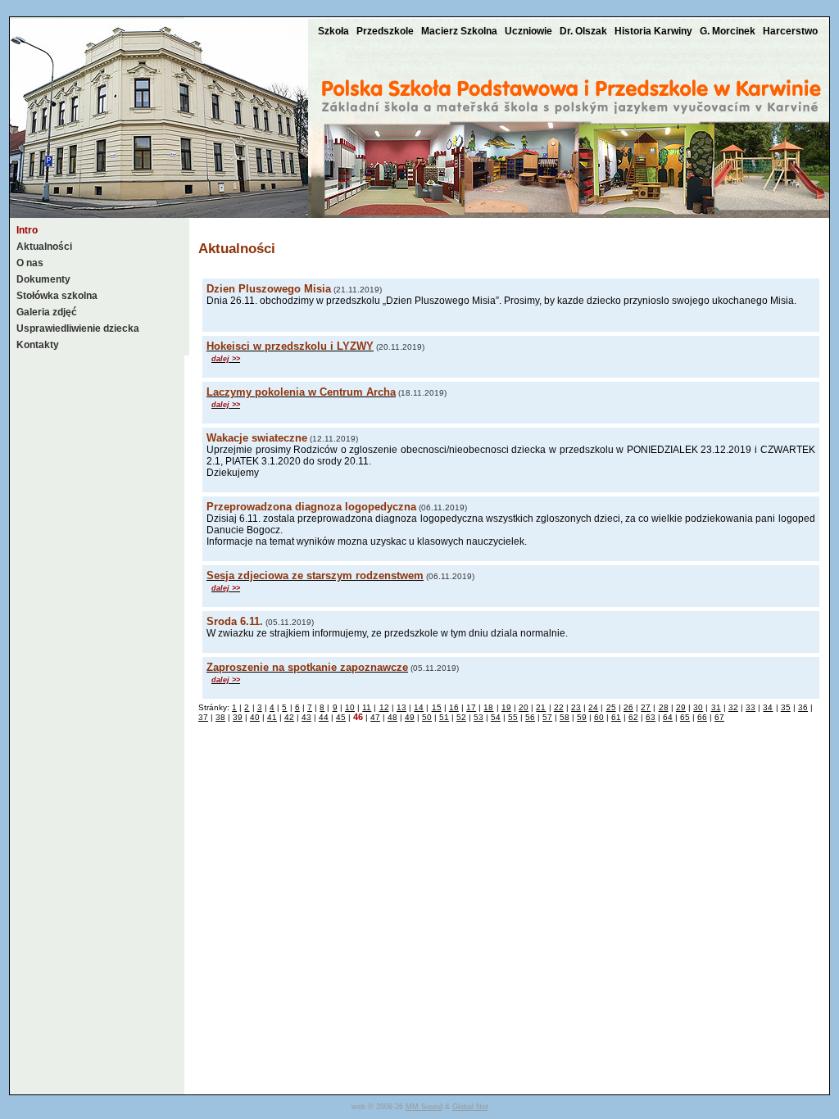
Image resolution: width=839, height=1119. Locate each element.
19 (506, 707)
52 (461, 717)
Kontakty (37, 345)
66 (702, 717)
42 (289, 717)
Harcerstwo (790, 31)
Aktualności (44, 246)
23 (576, 707)
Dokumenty (43, 279)
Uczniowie (530, 31)
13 (401, 707)
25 (611, 707)
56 (530, 717)
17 (471, 707)
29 (681, 707)
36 (803, 707)
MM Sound (424, 1107)
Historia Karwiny (655, 31)
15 (437, 707)
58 (564, 717)
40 (255, 717)
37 (203, 717)
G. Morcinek (729, 31)
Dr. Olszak (585, 31)
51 (444, 717)
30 (698, 707)
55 (513, 717)
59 (582, 717)
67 (719, 717)
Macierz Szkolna (460, 31)
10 (350, 707)
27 (646, 707)
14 (419, 707)
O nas (29, 263)
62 (633, 717)
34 (768, 707)
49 (410, 717)
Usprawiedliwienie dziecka (77, 328)
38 (220, 717)
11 (366, 707)
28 (664, 707)
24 (593, 707)
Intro (27, 230)
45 (341, 717)
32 (733, 707)
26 (628, 707)
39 (238, 717)
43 (306, 717)
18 (488, 707)
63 (650, 717)
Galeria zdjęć (46, 312)
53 (478, 717)
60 (599, 717)
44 (324, 717)
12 (384, 707)
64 (668, 717)
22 (559, 707)
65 (685, 717)
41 (272, 717)
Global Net (470, 1107)
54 (496, 717)
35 (786, 707)
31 (716, 707)
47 (375, 717)
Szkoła (334, 31)
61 (616, 717)
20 (523, 707)
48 (392, 717)
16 (454, 707)
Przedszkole (386, 31)
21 (541, 707)
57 (547, 717)
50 (427, 717)
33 (750, 707)
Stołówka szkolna (57, 295)
